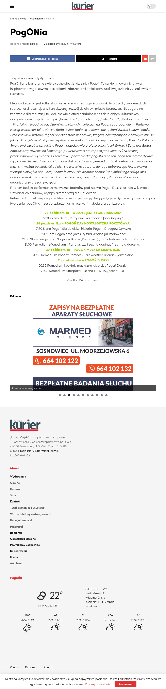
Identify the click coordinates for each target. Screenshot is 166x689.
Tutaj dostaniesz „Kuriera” (27, 507)
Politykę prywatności (98, 684)
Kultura (50, 18)
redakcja (32, 43)
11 (106, 395)
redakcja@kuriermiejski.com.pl (39, 451)
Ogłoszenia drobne (23, 539)
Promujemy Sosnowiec (25, 545)
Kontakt (15, 501)
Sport (13, 495)
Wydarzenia (36, 18)
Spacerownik (18, 551)
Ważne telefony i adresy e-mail (30, 514)
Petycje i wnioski (21, 520)
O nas (14, 557)
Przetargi (16, 526)
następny (151, 346)
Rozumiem (125, 684)
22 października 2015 (56, 43)
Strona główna (18, 18)
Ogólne (15, 483)
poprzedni (15, 346)
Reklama (16, 532)
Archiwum (16, 563)
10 (102, 395)
